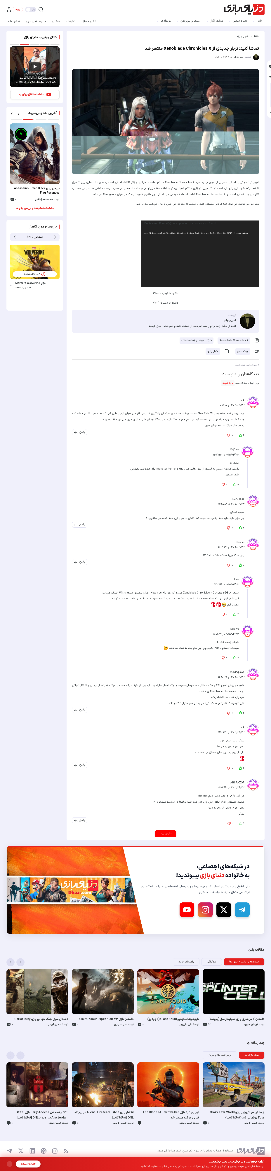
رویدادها (166, 21)
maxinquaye (237, 672)
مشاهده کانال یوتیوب (31, 94)
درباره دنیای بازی (35, 21)
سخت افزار (216, 21)
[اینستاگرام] (55, 1151)
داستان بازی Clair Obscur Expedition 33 (106, 1019)
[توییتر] (21, 1151)
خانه (256, 36)
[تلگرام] (9, 1151)
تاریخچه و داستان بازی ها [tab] (244, 962)
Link (242, 400)
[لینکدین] (32, 1151)
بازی (259, 21)
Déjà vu (234, 450)
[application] (200, 253)
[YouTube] (187, 909)
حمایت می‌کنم (28, 1164)
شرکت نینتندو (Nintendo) (196, 340)
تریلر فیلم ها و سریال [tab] (219, 1055)
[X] (223, 909)
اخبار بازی (243, 36)
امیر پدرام (238, 57)
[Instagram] (205, 909)
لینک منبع (243, 351)
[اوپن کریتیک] (44, 1151)
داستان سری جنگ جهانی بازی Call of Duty (41, 1019)
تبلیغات (70, 21)
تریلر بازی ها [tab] (252, 1055)
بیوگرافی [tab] (211, 962)
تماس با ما (13, 21)
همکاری (55, 21)
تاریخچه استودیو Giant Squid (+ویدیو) (173, 1019)
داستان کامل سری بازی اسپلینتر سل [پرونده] (237, 1019)
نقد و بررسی (240, 21)
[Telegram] (242, 909)
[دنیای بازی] (244, 9)
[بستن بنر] (9, 1164)
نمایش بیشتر (166, 834)
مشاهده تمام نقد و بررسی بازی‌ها (35, 208)
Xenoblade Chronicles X (234, 340)
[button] (82, 432)
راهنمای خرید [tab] (186, 962)
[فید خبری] (66, 1151)
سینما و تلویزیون (190, 21)
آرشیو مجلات (88, 21)
